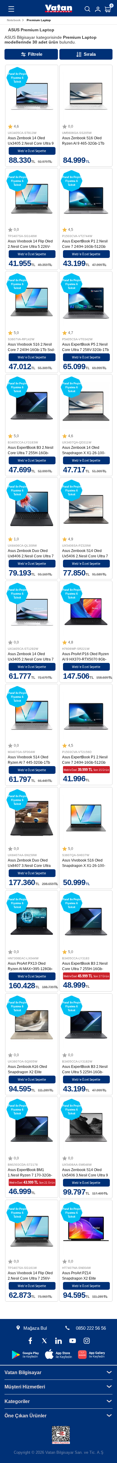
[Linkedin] (58, 1341)
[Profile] (97, 9)
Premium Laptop (39, 20)
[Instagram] (87, 1341)
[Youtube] (73, 1341)
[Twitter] (44, 1341)
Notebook (14, 20)
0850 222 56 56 (91, 1328)
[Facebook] (30, 1341)
